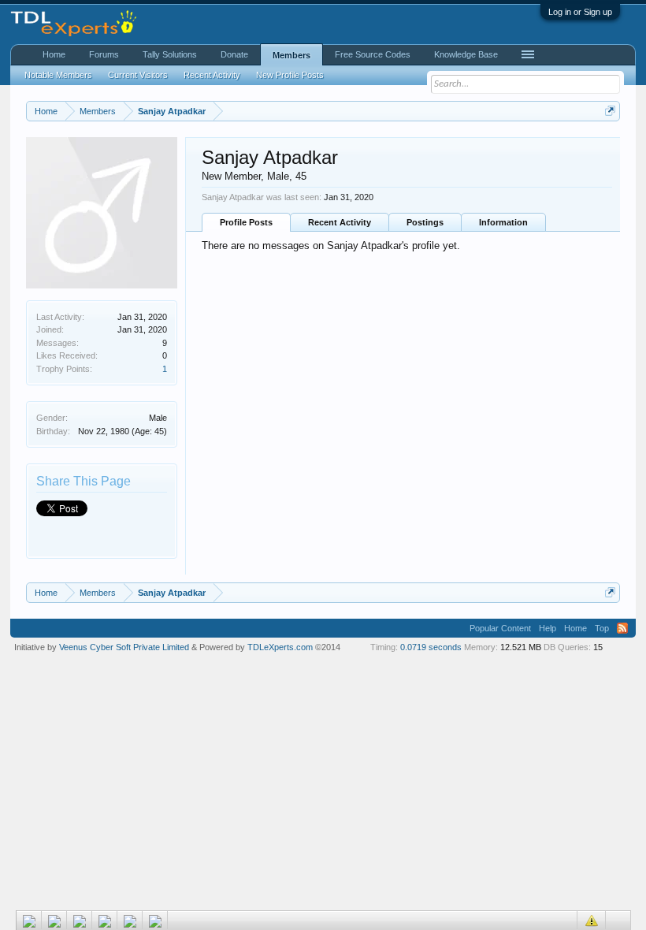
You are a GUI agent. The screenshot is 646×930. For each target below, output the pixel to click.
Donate (234, 54)
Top (602, 628)
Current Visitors (138, 75)
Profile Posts (246, 222)
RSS (622, 628)
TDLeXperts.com (280, 647)
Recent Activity (339, 222)
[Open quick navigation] (610, 111)
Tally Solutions (170, 54)
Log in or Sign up (580, 12)
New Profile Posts (290, 75)
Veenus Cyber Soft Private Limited (125, 647)
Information (503, 222)
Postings (425, 222)
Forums (104, 54)
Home (54, 54)
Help (547, 628)
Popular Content (500, 628)
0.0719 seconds (431, 647)
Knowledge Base (466, 54)
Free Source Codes (372, 54)
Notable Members (58, 75)
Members (291, 55)
